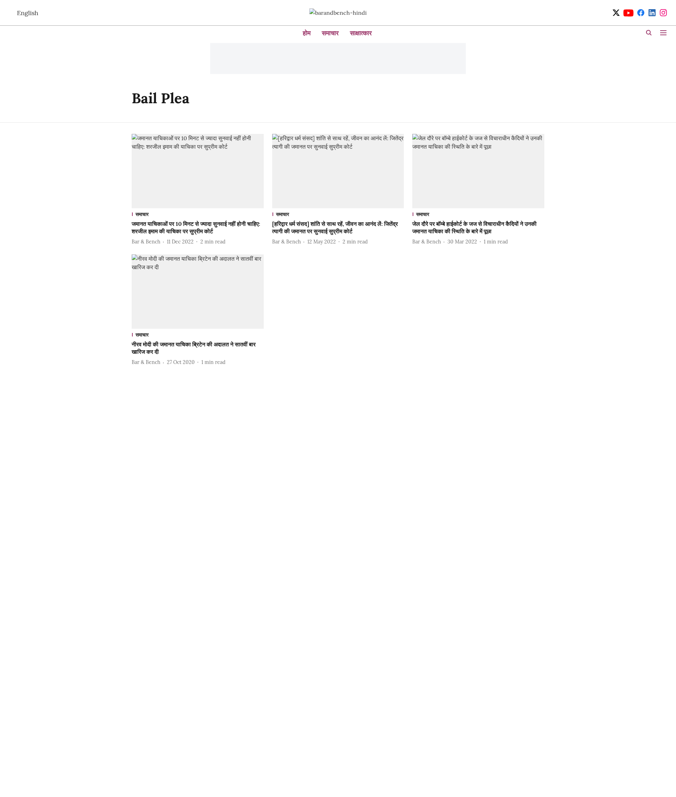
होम (307, 33)
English (27, 13)
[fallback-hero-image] (198, 171)
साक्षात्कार (361, 33)
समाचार (330, 33)
